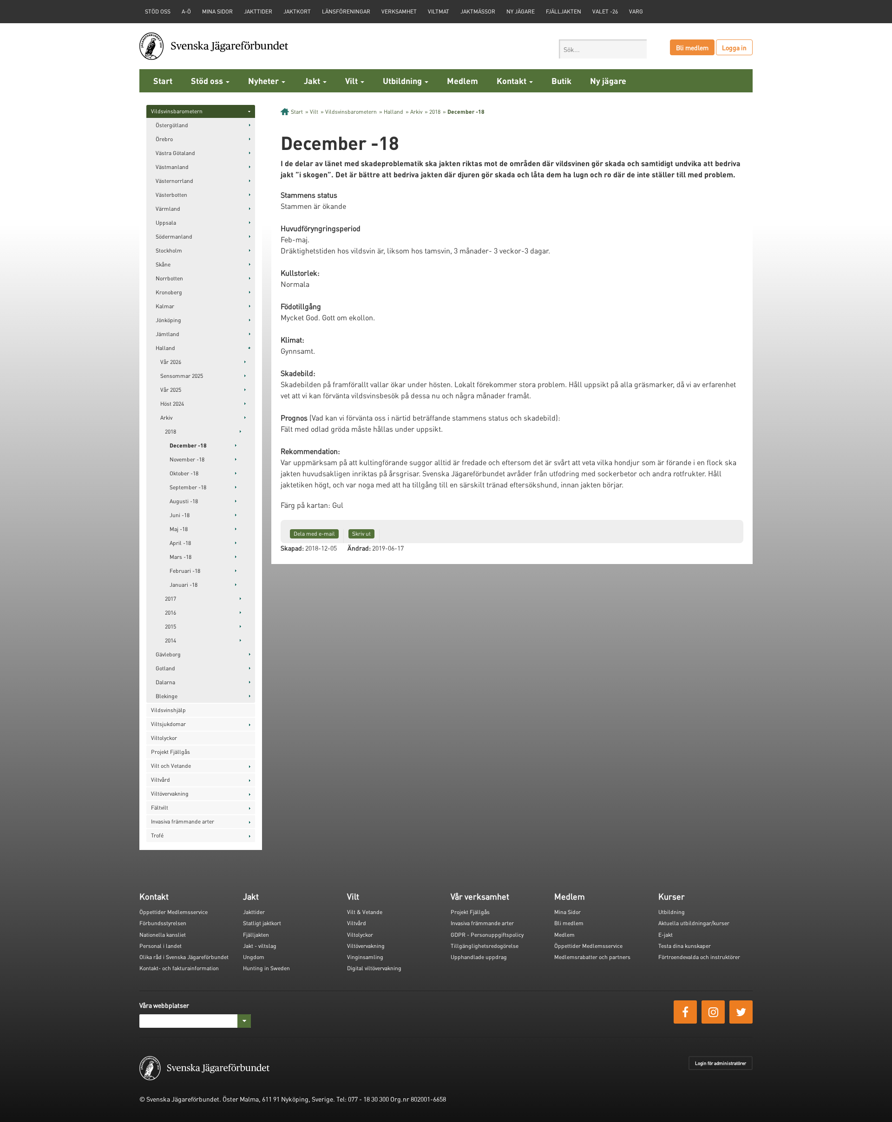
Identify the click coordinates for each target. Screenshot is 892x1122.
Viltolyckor (164, 737)
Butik (561, 80)
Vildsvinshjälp (168, 710)
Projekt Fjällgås (170, 751)
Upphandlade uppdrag (479, 956)
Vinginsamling (365, 956)
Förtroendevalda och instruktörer (699, 956)
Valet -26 (605, 11)
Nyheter (264, 80)
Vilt (352, 80)
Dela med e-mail (314, 533)
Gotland (165, 668)
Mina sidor (217, 11)
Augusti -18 (184, 501)
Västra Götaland (175, 152)
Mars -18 (180, 556)
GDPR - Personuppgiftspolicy (487, 934)
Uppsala (166, 222)
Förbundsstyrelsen (162, 923)
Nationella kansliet (162, 934)
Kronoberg (169, 292)
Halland (165, 347)
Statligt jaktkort (262, 923)
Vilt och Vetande (171, 765)
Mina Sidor (567, 911)
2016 (170, 612)
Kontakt (512, 80)
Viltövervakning (170, 793)
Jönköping (168, 320)
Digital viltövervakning (374, 968)
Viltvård (160, 779)
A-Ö (186, 11)
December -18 (188, 445)
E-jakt (665, 934)
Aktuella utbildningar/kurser (693, 923)
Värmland (168, 208)
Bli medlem (692, 47)
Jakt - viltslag (259, 945)
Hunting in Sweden (266, 968)
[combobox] (603, 48)
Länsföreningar (346, 11)
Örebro (164, 139)
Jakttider (258, 11)
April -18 (180, 542)
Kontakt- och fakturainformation (179, 968)
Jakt (313, 80)
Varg (636, 11)
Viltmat (438, 11)
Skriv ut (361, 533)
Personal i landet (160, 945)
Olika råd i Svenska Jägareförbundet (184, 956)
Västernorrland (174, 180)
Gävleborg (168, 654)
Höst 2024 (172, 403)
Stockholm (169, 250)
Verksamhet (399, 11)
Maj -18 (179, 528)
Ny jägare (520, 11)
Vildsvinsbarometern (177, 111)
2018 (170, 431)
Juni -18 (180, 515)
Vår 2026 (170, 361)
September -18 (188, 487)
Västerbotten (171, 194)
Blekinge (166, 696)
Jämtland (167, 334)
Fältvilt (159, 807)
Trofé (157, 835)
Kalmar (165, 306)
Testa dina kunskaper (684, 945)
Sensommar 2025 (181, 375)
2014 (170, 640)
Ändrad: (359, 548)
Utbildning (403, 80)
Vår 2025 (170, 389)
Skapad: (292, 548)
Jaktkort (297, 11)
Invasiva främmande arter (182, 821)
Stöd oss (208, 80)
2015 (170, 626)
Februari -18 (185, 570)
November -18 (187, 459)
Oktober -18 (184, 473)
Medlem (462, 80)
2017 (170, 598)
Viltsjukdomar (168, 723)
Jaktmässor (477, 11)
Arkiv (166, 417)
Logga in (734, 47)
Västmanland (172, 166)
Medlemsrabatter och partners (592, 956)
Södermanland (174, 236)
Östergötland (172, 125)
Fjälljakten (563, 11)
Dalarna (165, 682)
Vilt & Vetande (364, 911)
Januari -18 (183, 584)
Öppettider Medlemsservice (173, 911)
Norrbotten (169, 278)
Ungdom (253, 956)
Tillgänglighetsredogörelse (484, 945)
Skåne (163, 264)
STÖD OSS (158, 11)
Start (162, 80)
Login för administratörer (720, 1063)
